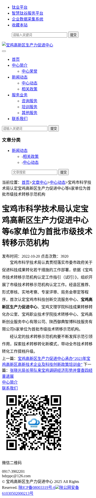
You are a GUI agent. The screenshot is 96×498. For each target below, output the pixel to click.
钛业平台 (20, 7)
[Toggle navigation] (4, 51)
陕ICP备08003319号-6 (36, 487)
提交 (53, 128)
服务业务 (20, 95)
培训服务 (29, 107)
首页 (16, 59)
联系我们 (20, 119)
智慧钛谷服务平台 (27, 13)
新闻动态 (20, 77)
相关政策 (29, 89)
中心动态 (29, 83)
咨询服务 (29, 101)
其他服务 (29, 113)
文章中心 (40, 182)
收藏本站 (20, 25)
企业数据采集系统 (27, 19)
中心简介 (20, 65)
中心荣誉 (29, 71)
